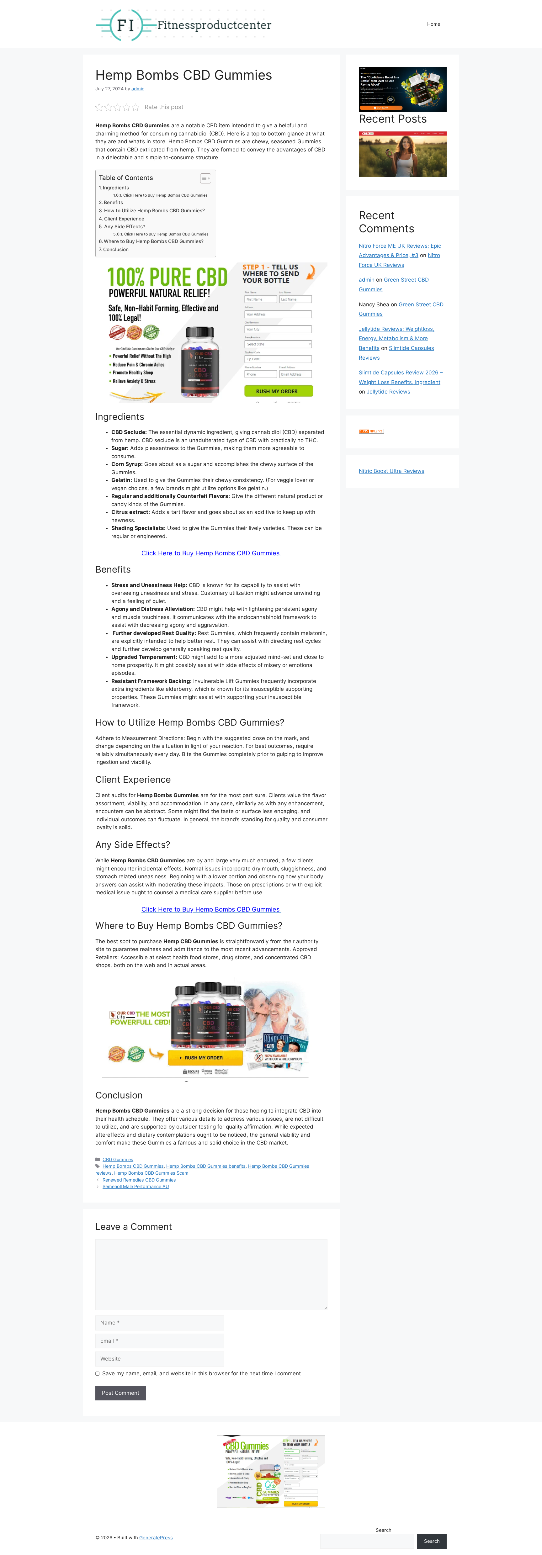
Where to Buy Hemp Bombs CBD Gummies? (154, 241)
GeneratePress (156, 1538)
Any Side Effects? (124, 227)
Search (383, 1530)
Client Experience (124, 219)
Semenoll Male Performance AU (136, 1186)
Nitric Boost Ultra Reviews (391, 471)
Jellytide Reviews (388, 392)
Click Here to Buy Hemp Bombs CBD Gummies (165, 195)
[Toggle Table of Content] (202, 178)
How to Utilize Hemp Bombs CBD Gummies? (154, 211)
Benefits (113, 202)
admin (367, 280)
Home (433, 24)
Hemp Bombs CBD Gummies (133, 1166)
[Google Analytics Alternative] (371, 432)
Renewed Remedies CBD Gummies (139, 1179)
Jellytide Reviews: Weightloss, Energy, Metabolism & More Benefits (396, 338)
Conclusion (116, 249)
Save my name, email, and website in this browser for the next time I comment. (202, 1373)
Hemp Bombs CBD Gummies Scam (151, 1173)
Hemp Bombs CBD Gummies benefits (206, 1166)
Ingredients (116, 188)
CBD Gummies (118, 1159)
